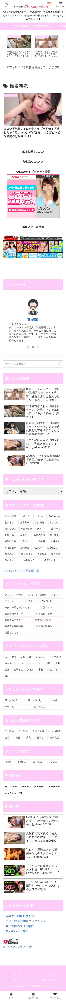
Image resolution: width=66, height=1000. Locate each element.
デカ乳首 (23, 731)
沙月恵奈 (25, 547)
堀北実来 (24, 522)
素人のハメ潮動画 (17, 931)
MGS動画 (38, 762)
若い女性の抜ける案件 (20, 926)
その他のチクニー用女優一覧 (21, 570)
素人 (7, 676)
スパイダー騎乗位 (37, 595)
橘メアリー (27, 541)
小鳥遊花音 (26, 528)
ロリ (48, 663)
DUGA (8, 762)
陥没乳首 (54, 737)
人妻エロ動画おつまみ (20, 916)
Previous (2, 47)
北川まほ (9, 522)
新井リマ (55, 528)
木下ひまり (55, 535)
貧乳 (28, 737)
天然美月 (39, 522)
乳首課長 (33, 319)
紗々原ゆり (26, 554)
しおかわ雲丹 (11, 516)
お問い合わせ (48, 980)
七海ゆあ (39, 516)
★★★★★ (54, 786)
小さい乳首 (54, 731)
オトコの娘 (55, 657)
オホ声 (19, 595)
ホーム (17, 974)
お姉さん (40, 657)
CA (6, 657)
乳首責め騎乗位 (44, 626)
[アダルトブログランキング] (10, 941)
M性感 (54, 700)
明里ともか (10, 535)
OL (30, 657)
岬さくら (41, 528)
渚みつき (38, 547)
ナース (20, 663)
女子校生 (18, 669)
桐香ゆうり (10, 541)
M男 (23, 657)
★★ (14, 786)
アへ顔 (8, 595)
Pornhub (54, 762)
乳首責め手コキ (13, 620)
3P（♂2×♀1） (35, 700)
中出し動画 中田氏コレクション (26, 921)
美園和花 (41, 554)
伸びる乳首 (38, 731)
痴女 (58, 669)
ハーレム (9, 706)
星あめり (25, 535)
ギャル (8, 663)
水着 (40, 669)
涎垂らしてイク (13, 632)
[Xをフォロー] (28, 347)
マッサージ (34, 663)
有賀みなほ (39, 535)
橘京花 (41, 541)
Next (63, 47)
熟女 (49, 669)
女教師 (30, 669)
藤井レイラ (29, 560)
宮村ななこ (10, 528)
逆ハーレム (39, 706)
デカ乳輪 (9, 731)
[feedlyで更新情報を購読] (33, 347)
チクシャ (55, 595)
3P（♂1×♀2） (12, 700)
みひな (26, 516)
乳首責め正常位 (43, 620)
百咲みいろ (10, 554)
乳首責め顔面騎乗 (14, 626)
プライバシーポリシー (17, 980)
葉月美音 (55, 554)
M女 (14, 657)
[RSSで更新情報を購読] (38, 347)
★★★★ (38, 786)
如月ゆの (54, 522)
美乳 (17, 737)
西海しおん (50, 560)
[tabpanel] (19, 46)
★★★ (25, 786)
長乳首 (40, 737)
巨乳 (7, 737)
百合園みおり (54, 547)
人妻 (57, 663)
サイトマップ (48, 974)
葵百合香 (9, 560)
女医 (7, 669)
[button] (59, 364)
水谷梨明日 (10, 547)
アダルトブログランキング (17, 946)
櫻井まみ (55, 541)
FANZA (22, 762)
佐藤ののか (54, 516)
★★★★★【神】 (14, 793)
